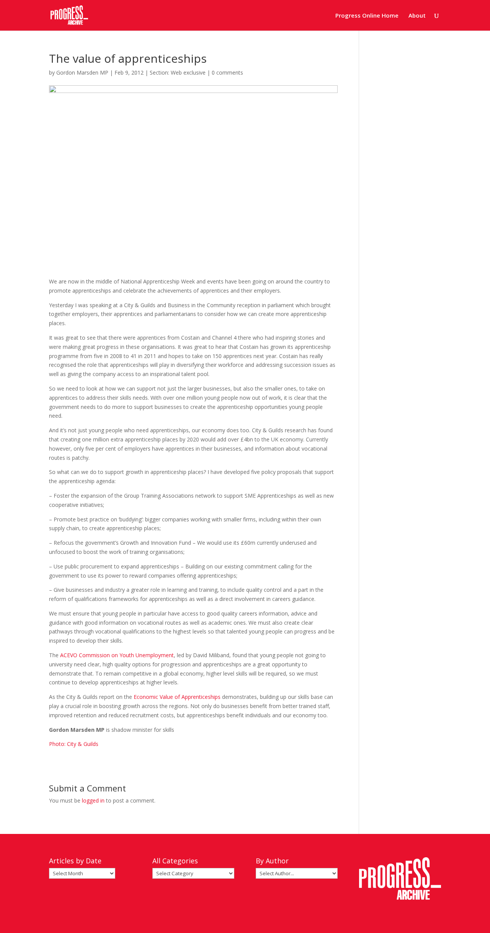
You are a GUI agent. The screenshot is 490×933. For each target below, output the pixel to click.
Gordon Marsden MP (82, 72)
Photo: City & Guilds (73, 743)
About (417, 16)
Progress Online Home (367, 16)
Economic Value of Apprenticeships (177, 696)
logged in (93, 800)
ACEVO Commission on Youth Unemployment (117, 655)
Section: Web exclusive (178, 72)
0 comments (227, 72)
